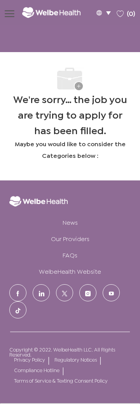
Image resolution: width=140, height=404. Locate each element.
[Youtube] (111, 292)
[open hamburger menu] (9, 12)
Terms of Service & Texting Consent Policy (61, 380)
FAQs (70, 254)
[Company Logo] (56, 12)
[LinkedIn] (41, 292)
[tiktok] (17, 309)
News (70, 222)
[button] (103, 12)
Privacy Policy (29, 359)
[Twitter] (64, 292)
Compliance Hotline (37, 370)
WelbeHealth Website (70, 271)
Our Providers (70, 238)
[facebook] (17, 292)
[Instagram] (87, 292)
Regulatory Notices (75, 359)
